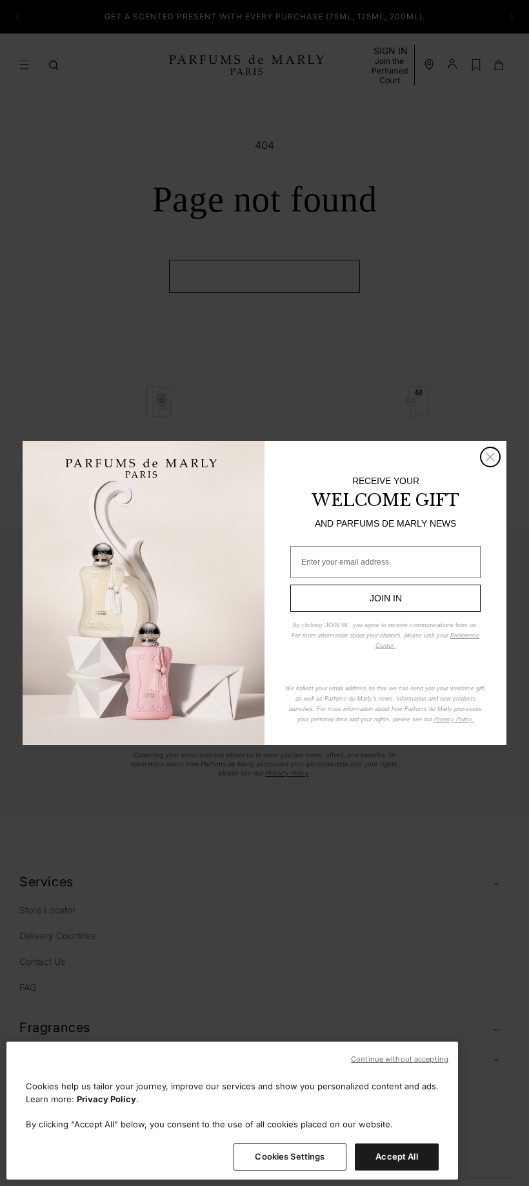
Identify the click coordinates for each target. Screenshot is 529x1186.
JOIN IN (386, 598)
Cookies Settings (289, 1156)
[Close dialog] (490, 457)
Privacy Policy (106, 1099)
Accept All (396, 1156)
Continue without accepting (399, 1059)
